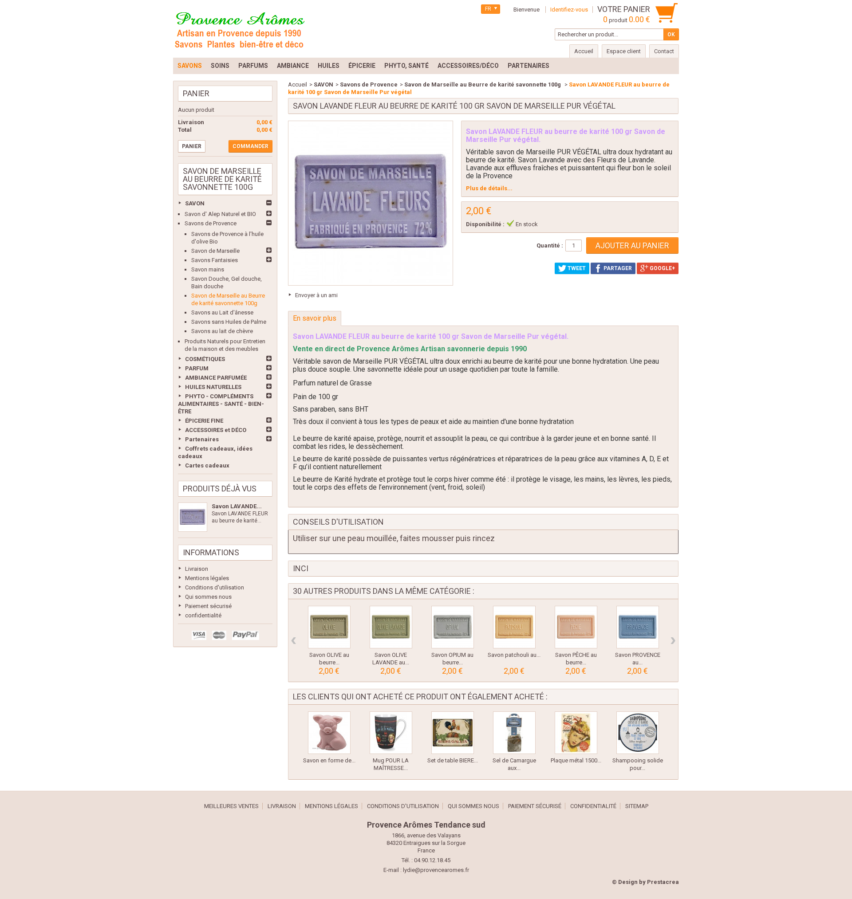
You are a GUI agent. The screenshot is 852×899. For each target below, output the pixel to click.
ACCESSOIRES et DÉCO (215, 430)
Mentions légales (207, 578)
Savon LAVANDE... (237, 506)
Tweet (576, 268)
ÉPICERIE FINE (204, 420)
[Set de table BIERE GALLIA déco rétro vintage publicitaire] (453, 733)
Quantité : (549, 245)
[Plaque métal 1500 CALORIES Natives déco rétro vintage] (576, 733)
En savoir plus (314, 318)
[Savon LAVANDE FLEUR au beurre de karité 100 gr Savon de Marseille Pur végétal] (192, 517)
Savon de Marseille (215, 250)
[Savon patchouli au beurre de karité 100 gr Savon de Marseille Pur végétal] (514, 627)
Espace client (624, 51)
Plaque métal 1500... (576, 760)
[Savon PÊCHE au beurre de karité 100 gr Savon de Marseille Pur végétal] (576, 627)
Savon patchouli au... (514, 655)
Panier (196, 93)
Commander (250, 146)
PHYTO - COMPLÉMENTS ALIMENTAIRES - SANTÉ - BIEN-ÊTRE (221, 404)
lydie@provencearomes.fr (436, 870)
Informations (211, 552)
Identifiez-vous (569, 9)
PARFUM (197, 368)
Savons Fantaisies (214, 260)
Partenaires (202, 439)
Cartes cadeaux (207, 465)
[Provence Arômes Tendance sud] (239, 29)
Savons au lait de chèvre (222, 331)
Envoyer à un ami (316, 295)
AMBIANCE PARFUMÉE (216, 377)
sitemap (636, 806)
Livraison (196, 568)
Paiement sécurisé (208, 606)
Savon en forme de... (329, 760)
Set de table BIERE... (452, 760)
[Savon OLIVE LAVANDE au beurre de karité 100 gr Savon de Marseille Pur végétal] (391, 627)
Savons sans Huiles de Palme (228, 321)
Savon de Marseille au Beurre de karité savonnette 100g (483, 84)
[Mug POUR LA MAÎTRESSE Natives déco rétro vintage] (391, 733)
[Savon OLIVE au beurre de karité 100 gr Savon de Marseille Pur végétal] (329, 627)
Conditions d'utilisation (214, 587)
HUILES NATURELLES (213, 387)
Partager (617, 268)
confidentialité (203, 615)
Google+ (661, 268)
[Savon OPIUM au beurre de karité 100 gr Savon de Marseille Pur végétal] (453, 627)
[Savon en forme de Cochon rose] (329, 733)
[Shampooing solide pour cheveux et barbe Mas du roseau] (638, 733)
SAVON (195, 203)
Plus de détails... (489, 188)
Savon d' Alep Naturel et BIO (220, 214)
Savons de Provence (211, 223)
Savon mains (207, 269)
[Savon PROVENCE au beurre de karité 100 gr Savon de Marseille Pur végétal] (638, 627)
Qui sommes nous (208, 596)
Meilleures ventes (231, 806)
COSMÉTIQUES (205, 359)
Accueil (297, 84)
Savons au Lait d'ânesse (222, 312)
